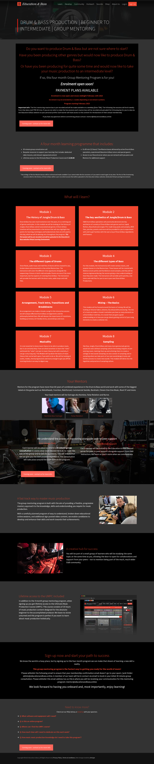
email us (80, 712)
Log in (124, 4)
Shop (107, 4)
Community (79, 4)
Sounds (99, 4)
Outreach (90, 4)
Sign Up (132, 4)
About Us (116, 4)
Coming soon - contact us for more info (36, 123)
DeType (92, 758)
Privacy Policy (57, 758)
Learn (60, 4)
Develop (68, 4)
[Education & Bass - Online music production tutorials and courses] (32, 4)
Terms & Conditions (69, 758)
